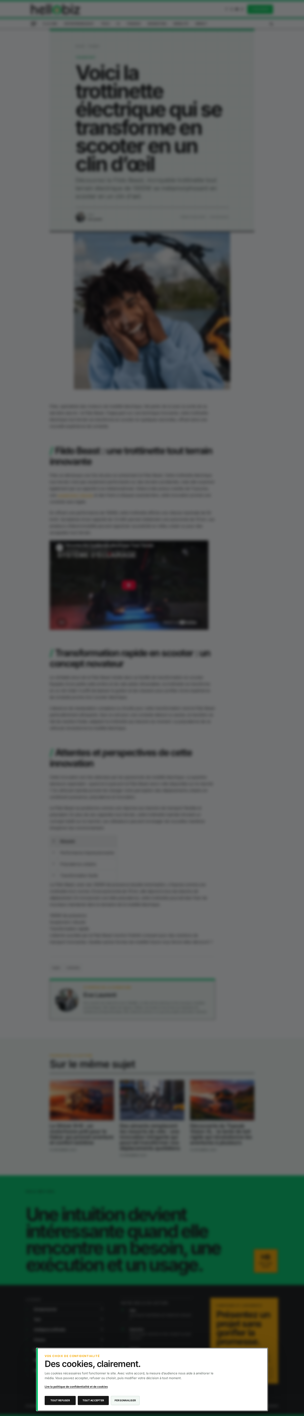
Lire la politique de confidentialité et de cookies (76, 1386)
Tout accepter (93, 1400)
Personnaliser (125, 1400)
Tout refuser (60, 1400)
